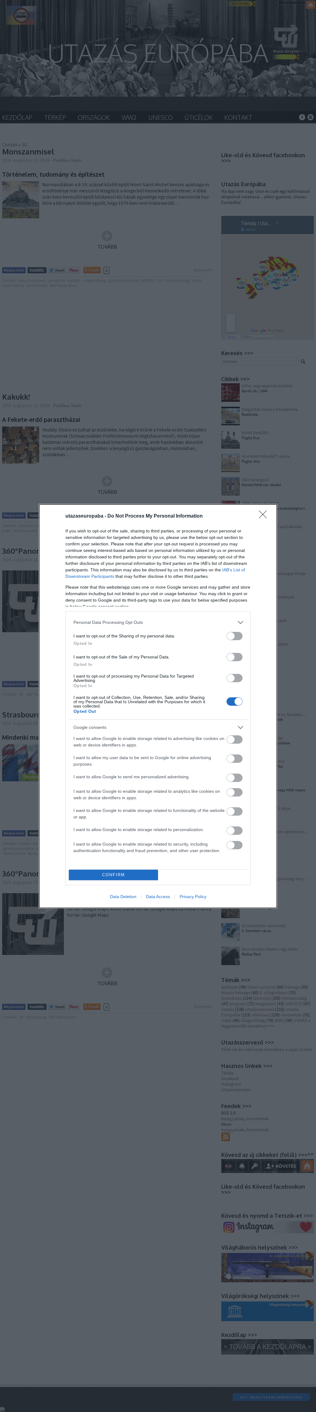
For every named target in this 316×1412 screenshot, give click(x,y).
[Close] (265, 516)
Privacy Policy (193, 896)
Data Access (158, 896)
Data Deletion (123, 896)
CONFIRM (113, 874)
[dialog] (158, 706)
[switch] (235, 636)
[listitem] (158, 622)
